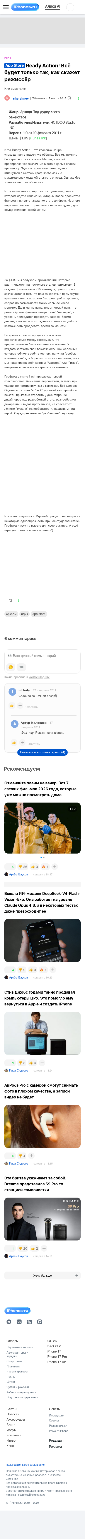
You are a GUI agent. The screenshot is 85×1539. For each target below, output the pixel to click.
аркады (11, 613)
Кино (10, 1445)
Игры (7, 58)
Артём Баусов (18, 874)
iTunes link (38, 138)
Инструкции (56, 1415)
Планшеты (13, 1366)
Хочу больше (42, 1275)
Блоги (11, 1424)
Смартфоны (14, 1361)
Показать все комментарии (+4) (42, 752)
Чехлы (11, 1376)
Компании (14, 1435)
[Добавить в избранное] (69, 98)
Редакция (56, 1440)
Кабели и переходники (21, 1392)
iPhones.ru (15, 1502)
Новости (13, 1414)
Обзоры (13, 1340)
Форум (11, 1429)
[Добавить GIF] (21, 667)
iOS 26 (52, 1340)
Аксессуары (16, 1419)
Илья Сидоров (18, 1070)
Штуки (11, 1381)
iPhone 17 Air (56, 1361)
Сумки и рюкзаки (18, 1387)
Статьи (12, 1408)
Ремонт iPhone (58, 1431)
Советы (55, 1408)
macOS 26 (54, 1346)
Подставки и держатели (22, 1397)
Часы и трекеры (17, 1371)
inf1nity (24, 690)
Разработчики (58, 1425)
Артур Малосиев (34, 722)
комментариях (39, 677)
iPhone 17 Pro (57, 1356)
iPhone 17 (54, 1351)
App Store (39, 613)
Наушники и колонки (20, 1347)
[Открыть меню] (6, 7)
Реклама (55, 1446)
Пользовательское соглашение (25, 1464)
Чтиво (11, 1440)
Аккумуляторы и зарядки (17, 1354)
